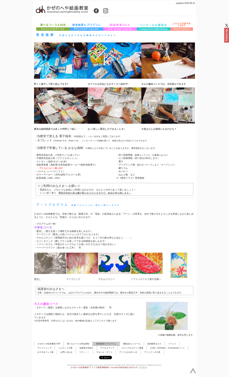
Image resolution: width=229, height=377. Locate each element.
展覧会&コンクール (131, 344)
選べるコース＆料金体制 (78, 344)
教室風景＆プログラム (106, 344)
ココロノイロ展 (65, 348)
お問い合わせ (66, 352)
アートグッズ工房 (152, 352)
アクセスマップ (107, 348)
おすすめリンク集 (45, 352)
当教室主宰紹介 (86, 348)
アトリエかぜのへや (128, 352)
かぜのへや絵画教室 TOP (49, 344)
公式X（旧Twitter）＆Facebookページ (167, 348)
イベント (172, 344)
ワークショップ (44, 348)
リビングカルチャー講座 (132, 348)
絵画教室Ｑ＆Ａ (154, 344)
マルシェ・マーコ (104, 352)
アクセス (143, 367)
